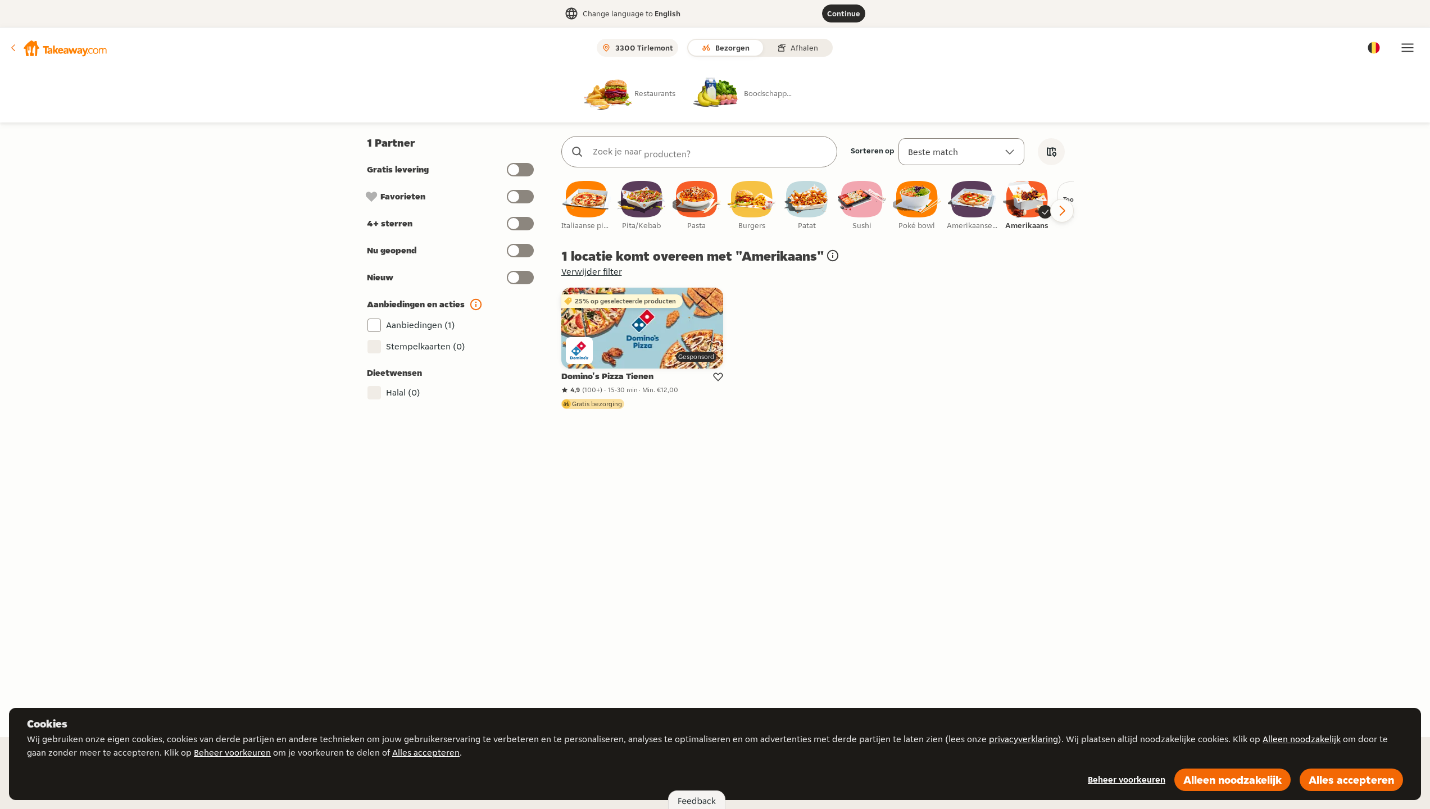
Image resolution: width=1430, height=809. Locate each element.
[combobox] (710, 151)
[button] (58, 48)
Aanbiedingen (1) (420, 325)
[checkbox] (586, 206)
